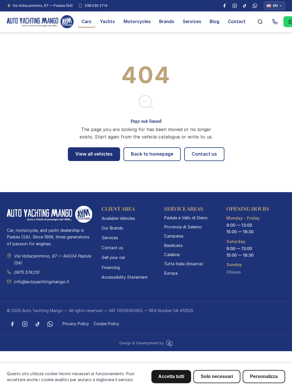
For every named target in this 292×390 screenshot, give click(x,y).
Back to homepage (152, 154)
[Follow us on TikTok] (37, 324)
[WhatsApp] (255, 5)
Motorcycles (137, 21)
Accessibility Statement (125, 277)
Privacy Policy (75, 323)
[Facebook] (224, 5)
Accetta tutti (171, 376)
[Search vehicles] (260, 21)
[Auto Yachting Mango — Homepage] (40, 21)
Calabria (172, 254)
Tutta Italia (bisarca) (183, 263)
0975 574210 (26, 272)
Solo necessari (217, 376)
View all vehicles (94, 154)
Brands (166, 21)
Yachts (107, 21)
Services (192, 21)
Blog (214, 21)
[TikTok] (244, 5)
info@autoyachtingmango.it (41, 281)
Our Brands (112, 228)
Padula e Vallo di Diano (186, 217)
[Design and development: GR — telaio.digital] (169, 343)
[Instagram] (234, 5)
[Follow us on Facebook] (12, 324)
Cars (87, 21)
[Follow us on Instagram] (24, 324)
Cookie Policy (106, 323)
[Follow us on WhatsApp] (50, 324)
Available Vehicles (118, 218)
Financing (111, 267)
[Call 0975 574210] (275, 21)
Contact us (204, 154)
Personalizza (264, 376)
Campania (173, 236)
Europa (171, 273)
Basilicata (173, 245)
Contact (237, 21)
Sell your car (113, 257)
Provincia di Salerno (183, 227)
